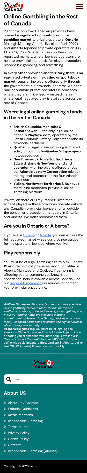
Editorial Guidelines (23, 409)
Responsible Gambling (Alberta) (33, 451)
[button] (79, 7)
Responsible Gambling (25, 421)
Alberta (45, 235)
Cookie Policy (18, 439)
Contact (14, 445)
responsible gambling (26, 283)
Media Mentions (20, 415)
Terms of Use (18, 427)
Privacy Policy (18, 433)
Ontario (29, 235)
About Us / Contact (23, 403)
